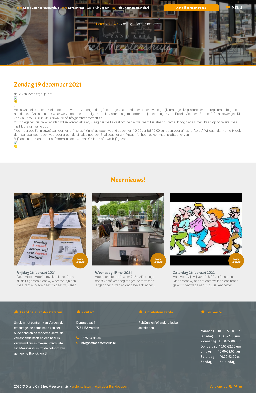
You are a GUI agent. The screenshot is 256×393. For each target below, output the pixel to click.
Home (100, 24)
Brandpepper (118, 386)
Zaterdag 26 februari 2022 (194, 272)
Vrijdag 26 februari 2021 (36, 272)
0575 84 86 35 (91, 338)
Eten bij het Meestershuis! (191, 8)
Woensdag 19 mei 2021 (113, 272)
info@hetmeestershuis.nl (133, 8)
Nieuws (113, 24)
